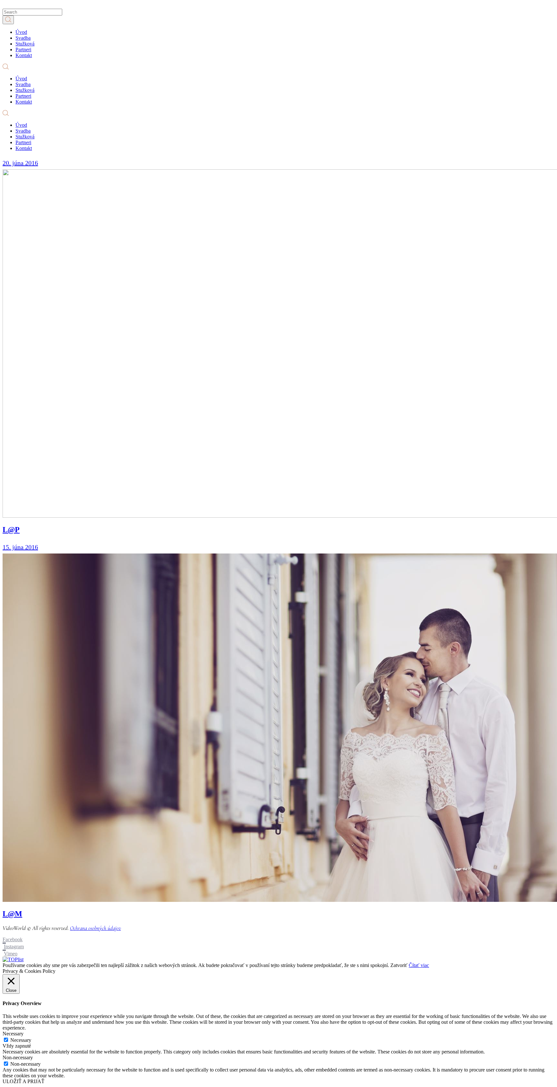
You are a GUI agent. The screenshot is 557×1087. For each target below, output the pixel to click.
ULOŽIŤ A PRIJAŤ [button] (23, 1081)
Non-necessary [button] (18, 1057)
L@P (11, 529)
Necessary (20, 1040)
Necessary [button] (13, 1033)
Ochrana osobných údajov (95, 928)
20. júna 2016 (20, 162)
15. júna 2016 (20, 547)
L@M (12, 914)
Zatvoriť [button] (398, 965)
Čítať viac (419, 965)
